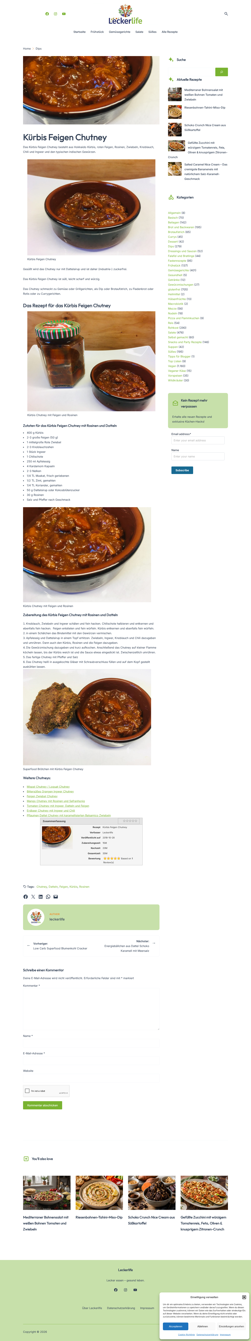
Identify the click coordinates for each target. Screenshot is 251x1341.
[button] (244, 1297)
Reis (170, 323)
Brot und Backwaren (181, 227)
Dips (171, 246)
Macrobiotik (175, 303)
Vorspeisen (175, 375)
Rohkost (173, 327)
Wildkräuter (175, 380)
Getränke (174, 280)
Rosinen (84, 886)
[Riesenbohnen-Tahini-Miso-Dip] (175, 112)
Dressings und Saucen (182, 251)
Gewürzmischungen (180, 284)
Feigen (63, 886)
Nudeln (172, 313)
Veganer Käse (177, 370)
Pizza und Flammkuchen (183, 318)
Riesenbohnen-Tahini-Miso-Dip (204, 107)
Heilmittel (174, 294)
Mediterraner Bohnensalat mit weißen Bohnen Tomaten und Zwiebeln (203, 94)
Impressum (225, 1334)
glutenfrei (174, 289)
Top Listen (174, 361)
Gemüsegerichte (178, 270)
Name (28, 1036)
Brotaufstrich (176, 232)
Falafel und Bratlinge (181, 256)
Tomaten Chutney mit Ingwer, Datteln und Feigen (58, 806)
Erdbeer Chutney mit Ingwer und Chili (51, 810)
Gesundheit (175, 275)
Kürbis (73, 886)
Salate (172, 332)
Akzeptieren (175, 1326)
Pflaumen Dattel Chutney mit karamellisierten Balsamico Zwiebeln (69, 815)
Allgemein (174, 213)
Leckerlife (125, 1270)
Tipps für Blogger (179, 356)
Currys (172, 236)
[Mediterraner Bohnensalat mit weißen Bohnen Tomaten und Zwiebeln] (175, 95)
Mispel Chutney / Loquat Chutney (48, 786)
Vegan (172, 366)
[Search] (221, 72)
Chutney (42, 886)
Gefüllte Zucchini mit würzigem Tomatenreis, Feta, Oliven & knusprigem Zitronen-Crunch (203, 1223)
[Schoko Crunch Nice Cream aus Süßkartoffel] (175, 130)
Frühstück (174, 265)
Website (28, 1070)
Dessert (173, 241)
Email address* (181, 434)
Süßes (172, 351)
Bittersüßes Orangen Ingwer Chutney (50, 791)
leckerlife (57, 919)
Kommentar (31, 985)
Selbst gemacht (178, 337)
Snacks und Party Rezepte (185, 342)
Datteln (53, 886)
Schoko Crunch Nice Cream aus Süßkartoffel (151, 1220)
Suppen (173, 347)
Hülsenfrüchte (177, 299)
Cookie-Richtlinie (186, 1334)
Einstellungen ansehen (231, 1326)
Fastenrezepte (177, 260)
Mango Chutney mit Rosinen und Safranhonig (56, 801)
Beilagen (173, 222)
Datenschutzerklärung (207, 1334)
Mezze (172, 308)
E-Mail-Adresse (34, 1053)
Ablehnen (202, 1326)
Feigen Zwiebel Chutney (42, 796)
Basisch (173, 217)
